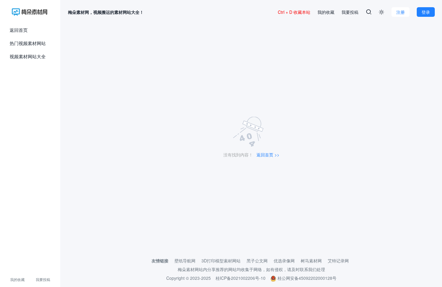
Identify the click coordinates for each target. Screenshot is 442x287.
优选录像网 (284, 261)
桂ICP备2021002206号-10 (241, 278)
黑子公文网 (257, 261)
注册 (400, 12)
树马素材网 (311, 261)
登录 (426, 12)
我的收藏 (17, 279)
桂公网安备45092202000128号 (306, 278)
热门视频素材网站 (28, 43)
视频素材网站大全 (28, 56)
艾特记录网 (338, 261)
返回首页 (19, 30)
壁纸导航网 (184, 261)
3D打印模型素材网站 (221, 261)
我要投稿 (43, 279)
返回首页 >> (267, 155)
